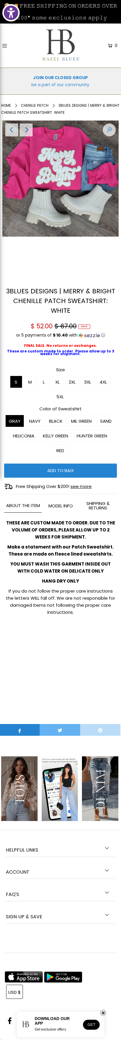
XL (57, 382)
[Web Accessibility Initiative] (11, 13)
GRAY (15, 421)
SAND (106, 421)
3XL (87, 382)
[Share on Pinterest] (100, 730)
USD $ (14, 992)
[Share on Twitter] (60, 730)
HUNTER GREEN (92, 436)
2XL (72, 382)
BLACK (56, 421)
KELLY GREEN (55, 436)
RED (60, 450)
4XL (103, 382)
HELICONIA (23, 436)
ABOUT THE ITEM (23, 505)
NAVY (35, 421)
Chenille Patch (34, 105)
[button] (60, 337)
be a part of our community (60, 85)
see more (81, 486)
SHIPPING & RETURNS (98, 505)
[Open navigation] (12, 46)
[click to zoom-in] (109, 129)
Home (6, 105)
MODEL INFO (60, 506)
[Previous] (11, 129)
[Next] (26, 129)
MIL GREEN (81, 421)
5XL (60, 397)
